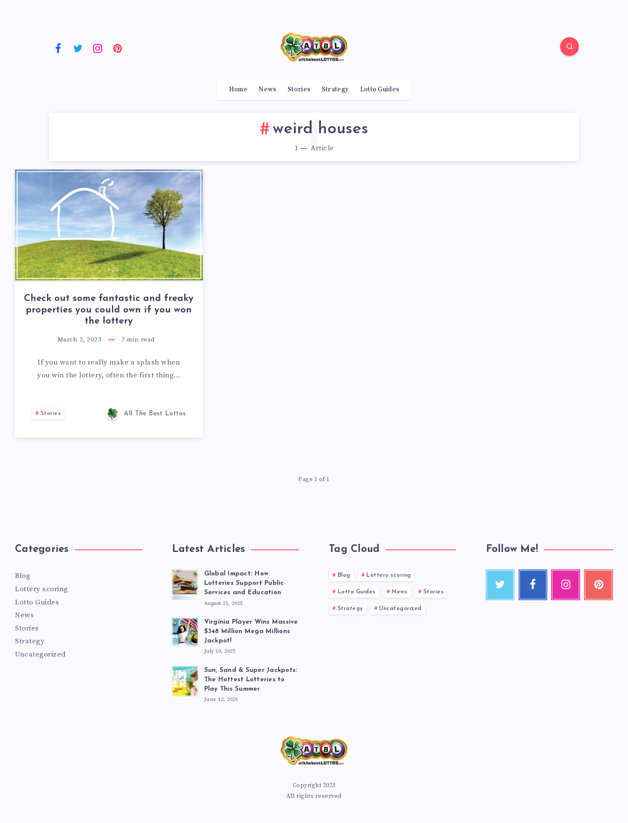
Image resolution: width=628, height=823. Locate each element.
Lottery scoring (41, 589)
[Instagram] (98, 47)
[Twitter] (78, 47)
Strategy (335, 89)
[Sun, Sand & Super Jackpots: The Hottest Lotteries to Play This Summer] (185, 680)
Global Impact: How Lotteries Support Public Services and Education (244, 583)
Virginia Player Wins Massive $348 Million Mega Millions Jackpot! (251, 631)
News (267, 89)
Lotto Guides (379, 89)
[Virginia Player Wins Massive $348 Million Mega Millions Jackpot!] (185, 631)
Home (238, 89)
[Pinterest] (118, 47)
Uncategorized (40, 654)
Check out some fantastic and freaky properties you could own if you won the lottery (109, 310)
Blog (22, 576)
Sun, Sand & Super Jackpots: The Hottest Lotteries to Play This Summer (251, 679)
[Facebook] (58, 47)
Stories (299, 89)
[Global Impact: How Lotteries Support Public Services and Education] (185, 583)
